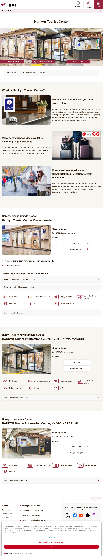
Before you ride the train (31, 506)
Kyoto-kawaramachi (28, 73)
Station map (76, 243)
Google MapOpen (80, 250)
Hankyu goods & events (31, 515)
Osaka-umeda (11, 73)
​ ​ (13, 266)
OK (51, 547)
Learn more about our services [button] (16, 313)
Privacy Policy (51, 537)
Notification (5, 517)
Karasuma (42, 73)
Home (6, 506)
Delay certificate (89, 6)
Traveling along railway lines (32, 510)
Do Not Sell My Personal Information (51, 542)
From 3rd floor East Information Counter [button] (19, 287)
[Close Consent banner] (99, 522)
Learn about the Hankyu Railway (34, 520)
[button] (98, 4)
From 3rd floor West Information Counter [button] (19, 279)
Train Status (78, 6)
